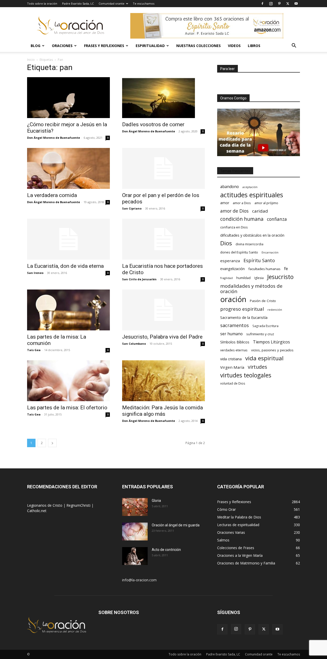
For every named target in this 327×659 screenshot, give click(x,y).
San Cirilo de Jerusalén (139, 279)
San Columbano (134, 343)
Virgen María (232, 367)
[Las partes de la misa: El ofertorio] (68, 380)
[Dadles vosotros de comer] (163, 97)
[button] (294, 46)
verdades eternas (234, 350)
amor (224, 202)
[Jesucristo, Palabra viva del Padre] (163, 310)
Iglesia (259, 278)
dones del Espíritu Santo (239, 252)
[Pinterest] (279, 3)
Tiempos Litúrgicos (271, 342)
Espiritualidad (150, 45)
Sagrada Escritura (265, 326)
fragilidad (226, 278)
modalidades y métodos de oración (251, 288)
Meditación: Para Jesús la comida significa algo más (162, 410)
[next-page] (52, 443)
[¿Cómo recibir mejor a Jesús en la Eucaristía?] (68, 97)
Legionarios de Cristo (45, 505)
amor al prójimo (266, 203)
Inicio (31, 59)
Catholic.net (36, 510)
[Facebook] (262, 3)
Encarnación (270, 252)
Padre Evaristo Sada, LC (78, 3)
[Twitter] (287, 3)
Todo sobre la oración (42, 3)
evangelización (232, 268)
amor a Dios (242, 203)
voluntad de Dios (232, 383)
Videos (234, 45)
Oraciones (62, 45)
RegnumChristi (78, 505)
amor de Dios (234, 211)
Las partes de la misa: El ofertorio (67, 407)
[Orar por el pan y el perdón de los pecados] (163, 168)
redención (274, 309)
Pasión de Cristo (263, 300)
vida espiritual (264, 358)
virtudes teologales (245, 375)
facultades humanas (264, 269)
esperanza (230, 260)
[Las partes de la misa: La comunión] (68, 310)
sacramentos (234, 325)
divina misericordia (249, 244)
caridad (260, 211)
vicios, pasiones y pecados (272, 350)
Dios (226, 243)
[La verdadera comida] (68, 168)
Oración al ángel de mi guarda (176, 525)
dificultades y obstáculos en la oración (252, 235)
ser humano (231, 334)
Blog (35, 45)
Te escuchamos (143, 3)
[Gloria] (135, 507)
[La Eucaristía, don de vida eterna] (68, 239)
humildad (243, 277)
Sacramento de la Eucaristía (243, 317)
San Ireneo (35, 273)
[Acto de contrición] (135, 556)
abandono (229, 186)
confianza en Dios (234, 227)
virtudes (257, 366)
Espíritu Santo (259, 260)
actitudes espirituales (251, 195)
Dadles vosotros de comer (153, 124)
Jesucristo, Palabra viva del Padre (162, 337)
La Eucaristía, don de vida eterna (65, 266)
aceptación (250, 187)
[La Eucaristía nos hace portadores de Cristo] (163, 239)
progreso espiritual (242, 308)
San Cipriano (132, 208)
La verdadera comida (52, 195)
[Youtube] (296, 3)
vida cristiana (231, 358)
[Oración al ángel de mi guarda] (135, 531)
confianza (277, 219)
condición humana (241, 219)
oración (233, 299)
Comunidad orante (111, 3)
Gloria (156, 501)
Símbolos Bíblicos (234, 342)
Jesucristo (280, 277)
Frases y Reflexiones (104, 45)
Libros (254, 45)
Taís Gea (34, 350)
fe (286, 268)
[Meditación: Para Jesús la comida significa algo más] (163, 380)
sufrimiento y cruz (260, 334)
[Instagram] (271, 3)
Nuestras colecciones (198, 45)
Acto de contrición (166, 550)
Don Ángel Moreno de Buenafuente (53, 138)
